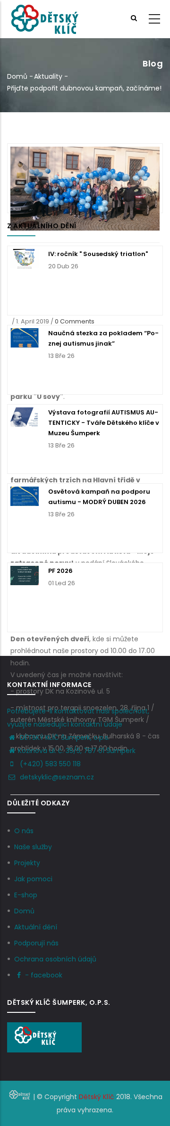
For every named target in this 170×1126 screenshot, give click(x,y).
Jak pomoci (33, 879)
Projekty (27, 863)
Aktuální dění (35, 927)
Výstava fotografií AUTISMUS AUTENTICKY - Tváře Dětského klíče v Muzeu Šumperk (103, 423)
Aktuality (48, 76)
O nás (24, 831)
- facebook (43, 975)
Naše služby (33, 847)
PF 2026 (60, 570)
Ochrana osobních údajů (55, 959)
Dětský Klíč (96, 1096)
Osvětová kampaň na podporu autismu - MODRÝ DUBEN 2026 (99, 496)
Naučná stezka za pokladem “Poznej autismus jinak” (103, 338)
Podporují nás (36, 943)
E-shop (25, 895)
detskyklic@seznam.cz (56, 777)
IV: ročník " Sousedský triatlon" (98, 253)
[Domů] (44, 19)
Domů (17, 76)
